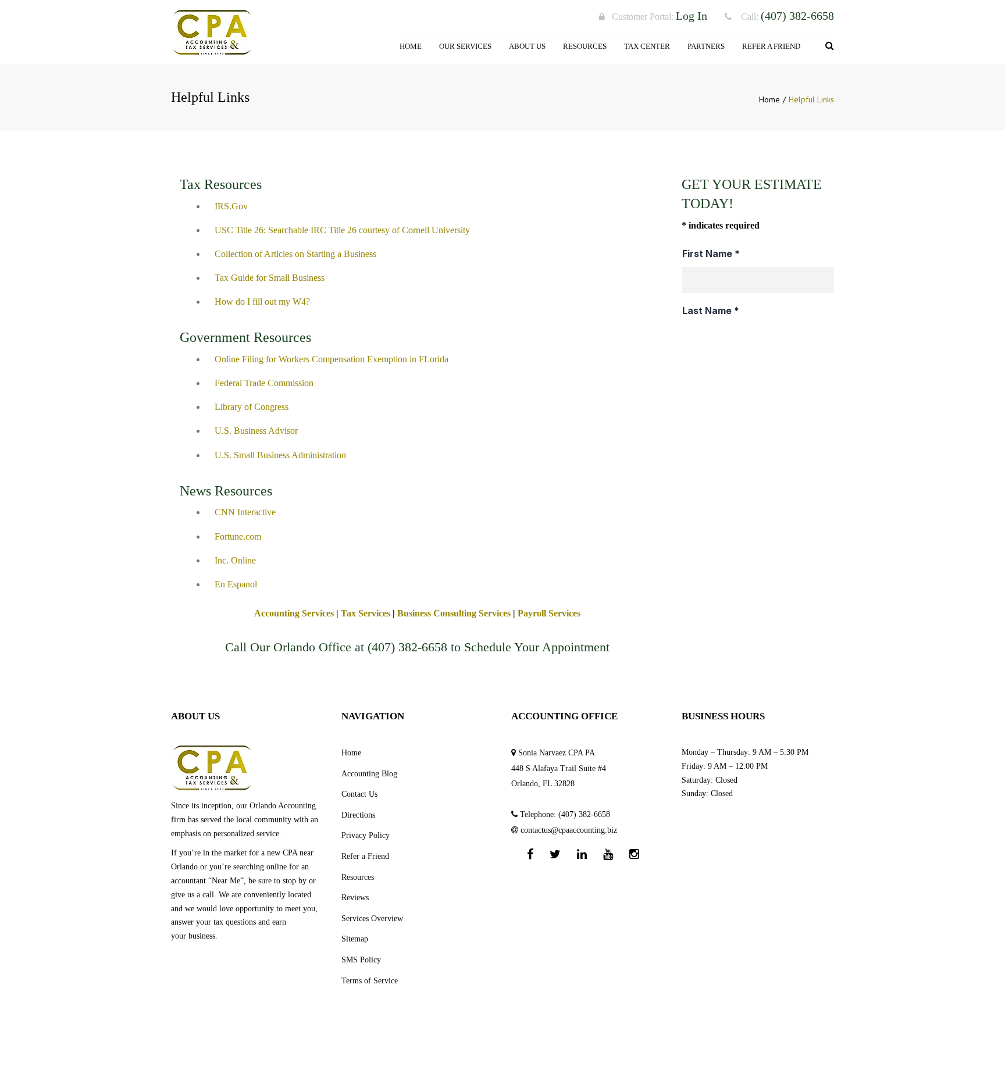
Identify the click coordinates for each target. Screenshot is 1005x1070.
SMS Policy (361, 959)
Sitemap (354, 939)
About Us (527, 46)
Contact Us (359, 794)
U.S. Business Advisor (256, 431)
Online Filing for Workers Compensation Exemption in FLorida (331, 359)
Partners (706, 46)
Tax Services (365, 613)
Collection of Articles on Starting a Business (295, 254)
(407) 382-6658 (407, 647)
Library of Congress (251, 407)
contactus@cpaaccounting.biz (569, 830)
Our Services (465, 46)
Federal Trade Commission (264, 383)
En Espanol (236, 584)
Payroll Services (549, 613)
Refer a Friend (771, 46)
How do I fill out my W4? (262, 301)
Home (411, 46)
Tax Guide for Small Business (270, 278)
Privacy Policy (365, 835)
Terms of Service (369, 980)
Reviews (355, 897)
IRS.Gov (231, 206)
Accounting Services (294, 613)
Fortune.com (238, 536)
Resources (585, 46)
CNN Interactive (245, 512)
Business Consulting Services (454, 613)
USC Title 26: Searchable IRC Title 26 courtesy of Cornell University (342, 230)
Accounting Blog (369, 773)
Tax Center (647, 46)
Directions (358, 815)
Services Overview (372, 918)
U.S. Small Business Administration (280, 455)
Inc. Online (235, 560)
